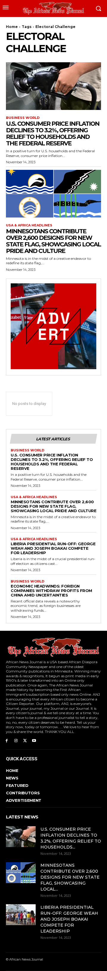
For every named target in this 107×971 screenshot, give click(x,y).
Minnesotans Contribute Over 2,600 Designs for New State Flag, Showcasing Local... (70, 877)
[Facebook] (7, 740)
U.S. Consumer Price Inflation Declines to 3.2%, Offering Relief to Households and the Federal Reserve (52, 133)
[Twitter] (25, 740)
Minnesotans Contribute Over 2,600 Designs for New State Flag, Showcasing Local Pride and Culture (53, 241)
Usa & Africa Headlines (29, 225)
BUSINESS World (23, 118)
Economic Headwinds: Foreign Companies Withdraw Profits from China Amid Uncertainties (51, 590)
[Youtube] (34, 740)
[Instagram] (16, 740)
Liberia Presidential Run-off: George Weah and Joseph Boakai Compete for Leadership (53, 548)
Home (12, 26)
